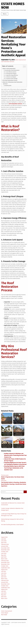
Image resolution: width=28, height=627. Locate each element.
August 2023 (4, 589)
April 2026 (3, 542)
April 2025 (3, 557)
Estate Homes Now (12, 6)
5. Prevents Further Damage (11, 78)
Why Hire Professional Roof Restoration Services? (12, 83)
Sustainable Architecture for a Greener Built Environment (12, 503)
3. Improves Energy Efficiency (11, 75)
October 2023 (4, 586)
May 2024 (3, 575)
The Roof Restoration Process (10, 80)
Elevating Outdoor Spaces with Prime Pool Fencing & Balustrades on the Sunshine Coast (14, 467)
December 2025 (5, 548)
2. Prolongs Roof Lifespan (10, 73)
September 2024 (5, 568)
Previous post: (12, 476)
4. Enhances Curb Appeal (10, 76)
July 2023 (3, 591)
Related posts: (8, 85)
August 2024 (4, 569)
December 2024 (5, 562)
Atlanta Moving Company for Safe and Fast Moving (12, 520)
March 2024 (4, 578)
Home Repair (4, 613)
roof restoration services (7, 61)
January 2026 (4, 546)
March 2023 (4, 598)
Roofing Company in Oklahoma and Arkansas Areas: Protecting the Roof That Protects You (15, 455)
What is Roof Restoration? (9, 68)
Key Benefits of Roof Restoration (12, 70)
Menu (5, 14)
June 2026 (3, 540)
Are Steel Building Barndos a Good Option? (12, 524)
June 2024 (3, 573)
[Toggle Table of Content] (23, 66)
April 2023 (3, 596)
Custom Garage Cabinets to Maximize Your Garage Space (12, 509)
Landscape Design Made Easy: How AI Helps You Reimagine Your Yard (13, 514)
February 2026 (5, 544)
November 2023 (5, 584)
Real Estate (4, 614)
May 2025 (3, 555)
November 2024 (5, 564)
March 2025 (4, 559)
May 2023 (3, 595)
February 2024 (5, 580)
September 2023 (5, 587)
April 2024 (3, 577)
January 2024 (4, 582)
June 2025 (3, 553)
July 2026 (3, 539)
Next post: (13, 483)
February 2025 (5, 560)
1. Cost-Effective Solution (10, 72)
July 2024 (3, 571)
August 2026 (4, 537)
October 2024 (4, 566)
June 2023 (3, 593)
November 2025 (5, 550)
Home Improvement (20, 60)
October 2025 (4, 551)
